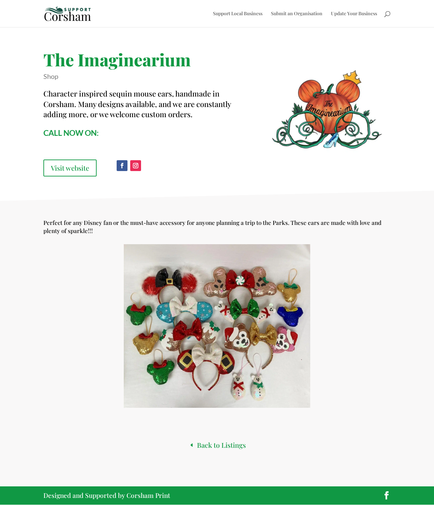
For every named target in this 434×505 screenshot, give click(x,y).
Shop (50, 76)
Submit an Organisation (296, 14)
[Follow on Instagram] (135, 165)
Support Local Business (237, 14)
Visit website (70, 167)
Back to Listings (221, 444)
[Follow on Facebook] (122, 165)
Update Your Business (354, 14)
